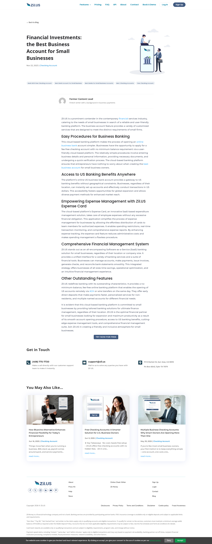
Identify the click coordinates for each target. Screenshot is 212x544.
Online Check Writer (118, 482)
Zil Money (114, 487)
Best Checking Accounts (125, 83)
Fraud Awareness (179, 505)
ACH (91, 291)
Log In (165, 4)
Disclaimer (151, 505)
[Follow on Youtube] (51, 490)
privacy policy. (155, 540)
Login (154, 487)
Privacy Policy (118, 505)
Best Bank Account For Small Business (68, 83)
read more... (34, 456)
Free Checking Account (145, 83)
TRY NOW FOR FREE (106, 337)
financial (123, 118)
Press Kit (71, 487)
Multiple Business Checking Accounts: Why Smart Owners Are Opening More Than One (160, 433)
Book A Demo (149, 4)
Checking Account (48, 65)
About (123, 4)
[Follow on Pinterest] (56, 490)
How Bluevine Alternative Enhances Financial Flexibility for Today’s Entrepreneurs (47, 433)
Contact (134, 4)
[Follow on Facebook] (30, 490)
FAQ (107, 4)
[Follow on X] (35, 490)
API (114, 4)
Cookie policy (164, 505)
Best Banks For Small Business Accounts (99, 83)
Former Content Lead (81, 98)
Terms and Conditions (135, 505)
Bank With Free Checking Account (40, 83)
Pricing (97, 4)
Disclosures (105, 505)
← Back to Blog (32, 22)
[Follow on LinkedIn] (46, 490)
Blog (154, 496)
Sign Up (179, 4)
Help (70, 491)
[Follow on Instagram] (40, 490)
